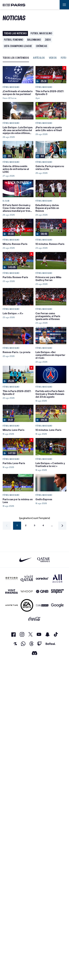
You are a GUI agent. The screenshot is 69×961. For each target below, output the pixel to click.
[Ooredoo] (42, 578)
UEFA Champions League (18, 46)
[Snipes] (57, 591)
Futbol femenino (13, 39)
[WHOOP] (27, 591)
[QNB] (42, 591)
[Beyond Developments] (11, 578)
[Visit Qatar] (27, 578)
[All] (57, 578)
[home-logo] (14, 5)
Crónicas (41, 46)
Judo (48, 39)
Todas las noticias (15, 33)
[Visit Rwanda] (11, 591)
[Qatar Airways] (43, 559)
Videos (53, 58)
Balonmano (34, 39)
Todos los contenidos (16, 58)
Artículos (39, 58)
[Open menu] (64, 4)
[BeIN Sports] (42, 605)
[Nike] (25, 559)
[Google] (57, 605)
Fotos (64, 58)
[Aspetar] (11, 605)
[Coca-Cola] (34, 619)
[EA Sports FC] (27, 605)
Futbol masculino (41, 33)
